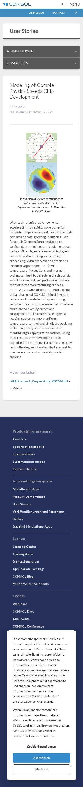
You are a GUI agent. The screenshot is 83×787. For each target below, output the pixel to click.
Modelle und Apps (26, 489)
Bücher (18, 519)
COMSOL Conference (28, 626)
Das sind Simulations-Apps (32, 526)
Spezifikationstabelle (28, 447)
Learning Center (24, 546)
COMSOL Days (23, 611)
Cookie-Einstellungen (41, 746)
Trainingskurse (23, 554)
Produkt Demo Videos (29, 496)
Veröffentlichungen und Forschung (38, 511)
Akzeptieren (41, 757)
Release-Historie (25, 469)
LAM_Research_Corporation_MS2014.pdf (39, 381)
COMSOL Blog (23, 576)
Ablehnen (41, 769)
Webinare (20, 604)
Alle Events (21, 619)
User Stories (24, 31)
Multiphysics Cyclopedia (31, 584)
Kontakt (58, 12)
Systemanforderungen (29, 461)
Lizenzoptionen (24, 454)
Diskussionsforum (26, 561)
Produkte (20, 439)
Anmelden (36, 12)
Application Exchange (29, 569)
